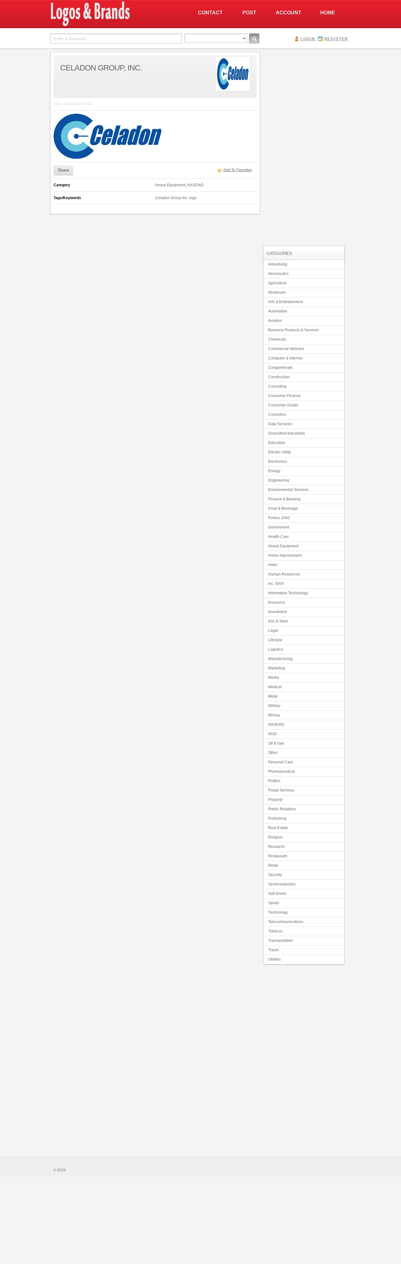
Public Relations (282, 809)
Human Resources (284, 574)
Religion (275, 837)
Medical (275, 687)
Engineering (278, 480)
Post (249, 12)
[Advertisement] (304, 146)
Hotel (272, 565)
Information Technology (288, 593)
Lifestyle (275, 640)
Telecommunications (285, 922)
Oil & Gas (276, 743)
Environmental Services (288, 490)
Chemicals (277, 339)
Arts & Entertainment (285, 302)
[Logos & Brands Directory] (112, 25)
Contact (210, 12)
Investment (277, 612)
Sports (273, 903)
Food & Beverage (283, 508)
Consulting (277, 386)
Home (327, 12)
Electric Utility (279, 452)
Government (278, 527)
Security (275, 875)
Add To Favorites (237, 170)
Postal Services (281, 790)
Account (288, 12)
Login (307, 39)
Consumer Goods (283, 405)
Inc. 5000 (276, 583)
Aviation (275, 320)
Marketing (276, 668)
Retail (273, 865)
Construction (279, 377)
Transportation (280, 940)
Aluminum (276, 292)
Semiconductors (282, 884)
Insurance (276, 602)
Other (273, 753)
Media (273, 677)
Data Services (280, 424)
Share (63, 170)
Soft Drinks (277, 893)
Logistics (275, 649)
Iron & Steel (278, 621)
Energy (274, 471)
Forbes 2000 (279, 518)
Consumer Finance (284, 396)
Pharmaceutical (281, 771)
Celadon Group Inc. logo (176, 198)
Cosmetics (277, 414)
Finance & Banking (284, 499)
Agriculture (277, 283)
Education (276, 443)
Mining (274, 715)
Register (336, 39)
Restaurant (277, 856)
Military (274, 706)
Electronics (277, 461)
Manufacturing (280, 659)
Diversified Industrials (286, 433)
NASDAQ (195, 185)
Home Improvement (285, 555)
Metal (273, 696)
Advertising (277, 264)
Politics (274, 781)
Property (275, 799)
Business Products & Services (293, 330)
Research (276, 846)
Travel (273, 950)
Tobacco (275, 931)
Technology (278, 912)
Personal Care (280, 762)
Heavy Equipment (170, 185)
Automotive (277, 311)
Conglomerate (280, 367)
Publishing (277, 818)
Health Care (278, 536)
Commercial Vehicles (286, 349)
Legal (273, 630)
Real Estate (278, 828)
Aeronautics (278, 273)
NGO (272, 734)
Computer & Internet (285, 358)
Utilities (274, 959)
